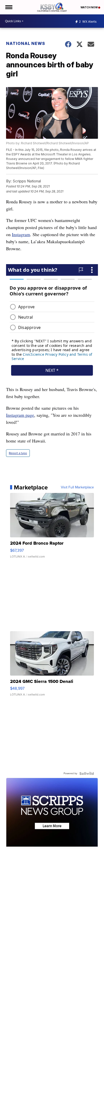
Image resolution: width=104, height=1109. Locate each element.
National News (25, 43)
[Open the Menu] (8, 7)
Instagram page (20, 415)
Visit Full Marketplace (77, 487)
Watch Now (89, 7)
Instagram (21, 234)
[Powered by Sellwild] (86, 773)
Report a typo (18, 453)
